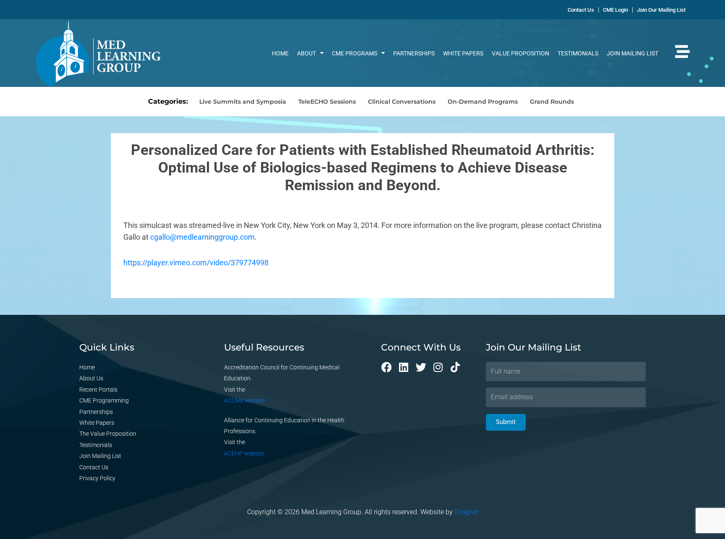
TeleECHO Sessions (327, 101)
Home (280, 53)
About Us (91, 378)
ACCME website (244, 400)
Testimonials (578, 53)
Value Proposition (520, 53)
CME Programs (354, 53)
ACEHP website (244, 453)
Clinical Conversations (402, 101)
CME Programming (104, 400)
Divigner (466, 512)
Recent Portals (98, 389)
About (306, 53)
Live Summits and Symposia (242, 101)
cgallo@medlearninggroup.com (202, 237)
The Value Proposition (107, 433)
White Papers (463, 53)
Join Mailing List (632, 53)
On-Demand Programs (483, 101)
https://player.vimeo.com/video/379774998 (196, 262)
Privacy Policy (97, 478)
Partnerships (414, 53)
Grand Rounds (552, 101)
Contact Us (93, 467)
